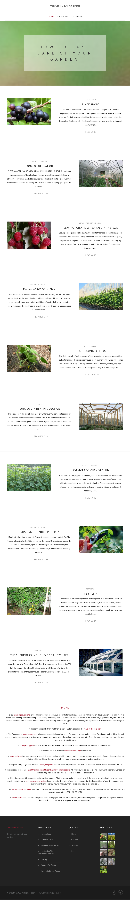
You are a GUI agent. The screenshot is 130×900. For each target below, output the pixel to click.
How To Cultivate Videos (50, 871)
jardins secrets (18, 797)
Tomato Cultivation (39, 166)
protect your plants (45, 764)
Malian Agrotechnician (39, 289)
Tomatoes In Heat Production (39, 408)
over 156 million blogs (72, 751)
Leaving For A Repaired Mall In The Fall (90, 227)
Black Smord (91, 104)
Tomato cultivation (38, 161)
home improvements (22, 715)
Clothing (44, 859)
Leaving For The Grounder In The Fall (46, 852)
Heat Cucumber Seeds (91, 351)
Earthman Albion (47, 840)
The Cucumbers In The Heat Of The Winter (39, 655)
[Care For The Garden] (103, 869)
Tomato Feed (46, 834)
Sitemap (74, 845)
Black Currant (90, 100)
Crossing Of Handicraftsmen (39, 532)
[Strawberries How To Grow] (111, 844)
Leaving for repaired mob (89, 223)
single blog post (27, 745)
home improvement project (35, 781)
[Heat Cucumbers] (111, 852)
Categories (63, 16)
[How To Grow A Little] (111, 861)
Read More (90, 132)
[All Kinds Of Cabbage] (103, 861)
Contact (74, 840)
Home (51, 16)
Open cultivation (89, 466)
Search (78, 16)
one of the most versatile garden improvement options (48, 770)
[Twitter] (120, 892)
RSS (73, 851)
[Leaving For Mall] (103, 836)
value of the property (92, 729)
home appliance (16, 756)
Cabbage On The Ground (50, 865)
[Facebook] (114, 892)
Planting (38, 650)
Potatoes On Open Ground (90, 470)
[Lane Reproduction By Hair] (103, 852)
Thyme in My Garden (65, 6)
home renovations (30, 734)
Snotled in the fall (38, 285)
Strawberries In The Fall (50, 845)
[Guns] (111, 836)
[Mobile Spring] (103, 844)
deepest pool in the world (21, 789)
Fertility (38, 404)
